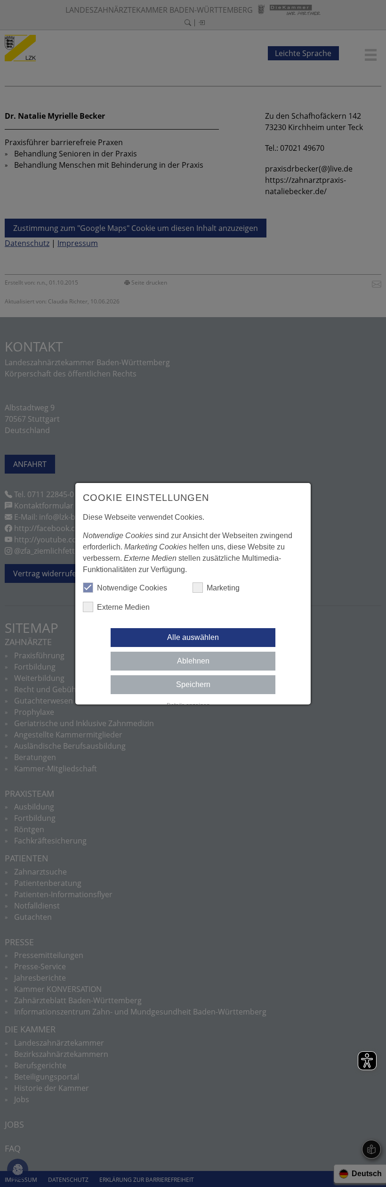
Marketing (223, 588)
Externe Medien (123, 607)
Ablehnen (193, 661)
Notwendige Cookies (132, 588)
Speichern (193, 684)
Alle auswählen (193, 637)
